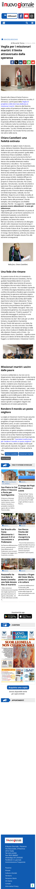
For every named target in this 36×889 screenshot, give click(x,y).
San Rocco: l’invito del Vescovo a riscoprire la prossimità (24, 534)
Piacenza (8, 868)
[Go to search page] (27, 22)
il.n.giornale (17, 860)
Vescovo (14, 39)
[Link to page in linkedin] (20, 62)
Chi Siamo (8, 881)
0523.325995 (12, 853)
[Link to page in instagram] (31, 16)
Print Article (6, 458)
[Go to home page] (3, 22)
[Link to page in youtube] (26, 16)
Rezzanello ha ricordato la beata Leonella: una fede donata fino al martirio (9, 579)
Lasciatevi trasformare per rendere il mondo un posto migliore (16, 440)
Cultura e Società (11, 873)
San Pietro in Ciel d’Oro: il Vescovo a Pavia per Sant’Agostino (9, 491)
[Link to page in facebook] (20, 16)
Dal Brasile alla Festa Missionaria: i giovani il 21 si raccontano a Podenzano (8, 535)
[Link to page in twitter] (16, 62)
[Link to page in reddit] (33, 62)
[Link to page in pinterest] (25, 62)
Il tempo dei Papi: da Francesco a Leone (26, 488)
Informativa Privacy (11, 886)
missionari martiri (26, 454)
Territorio (8, 876)
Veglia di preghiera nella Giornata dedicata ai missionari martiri (15, 104)
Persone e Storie (10, 878)
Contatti (8, 884)
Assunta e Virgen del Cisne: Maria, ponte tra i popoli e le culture (26, 578)
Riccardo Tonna (18, 43)
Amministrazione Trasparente (15, 862)
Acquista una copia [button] (18, 687)
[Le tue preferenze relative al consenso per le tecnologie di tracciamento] (32, 885)
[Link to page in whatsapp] (29, 62)
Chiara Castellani (11, 454)
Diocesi (7, 39)
